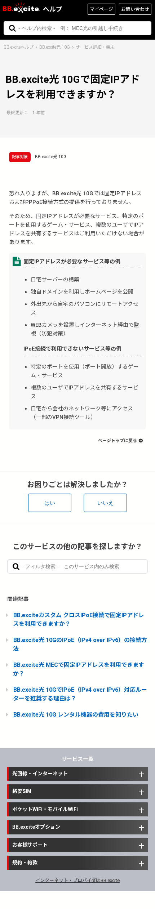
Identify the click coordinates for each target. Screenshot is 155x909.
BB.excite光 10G (54, 47)
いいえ (105, 503)
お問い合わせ (135, 9)
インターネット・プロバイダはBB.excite (77, 880)
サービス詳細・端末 (95, 47)
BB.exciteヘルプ (19, 47)
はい (49, 503)
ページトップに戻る (117, 440)
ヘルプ (52, 9)
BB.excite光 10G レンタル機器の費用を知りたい (75, 714)
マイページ (101, 9)
